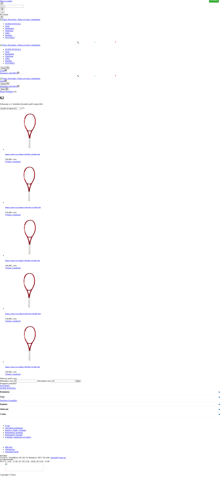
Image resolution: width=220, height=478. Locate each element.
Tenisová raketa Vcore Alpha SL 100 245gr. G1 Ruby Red (23, 207)
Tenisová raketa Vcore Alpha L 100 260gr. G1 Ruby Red (22, 367)
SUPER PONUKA (13, 49)
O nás (7, 426)
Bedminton (9, 54)
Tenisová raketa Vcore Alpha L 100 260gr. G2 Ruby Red (22, 260)
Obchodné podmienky (14, 428)
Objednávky (10, 449)
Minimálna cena (6, 381)
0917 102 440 (83, 42)
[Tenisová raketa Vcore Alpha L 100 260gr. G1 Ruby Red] (29, 362)
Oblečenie (9, 56)
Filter (78, 381)
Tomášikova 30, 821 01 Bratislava (128, 42)
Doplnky (8, 61)
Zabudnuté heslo (11, 452)
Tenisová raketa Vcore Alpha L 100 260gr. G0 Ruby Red (22, 154)
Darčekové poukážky (8, 400)
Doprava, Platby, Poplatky (15, 430)
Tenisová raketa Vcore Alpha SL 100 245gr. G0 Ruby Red (23, 314)
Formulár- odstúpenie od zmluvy (18, 437)
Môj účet (8, 447)
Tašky (7, 58)
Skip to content (6, 1)
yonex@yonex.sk (102, 42)
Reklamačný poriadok (14, 432)
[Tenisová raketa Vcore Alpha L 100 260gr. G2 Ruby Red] (29, 255)
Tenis (7, 52)
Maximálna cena (44, 381)
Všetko (3, 414)
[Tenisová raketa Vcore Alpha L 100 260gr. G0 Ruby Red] (29, 149)
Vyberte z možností (12, 162)
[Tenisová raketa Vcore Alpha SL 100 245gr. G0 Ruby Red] (29, 309)
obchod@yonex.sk (58, 458)
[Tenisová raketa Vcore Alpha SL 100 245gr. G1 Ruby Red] (29, 202)
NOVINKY (10, 63)
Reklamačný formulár (14, 435)
